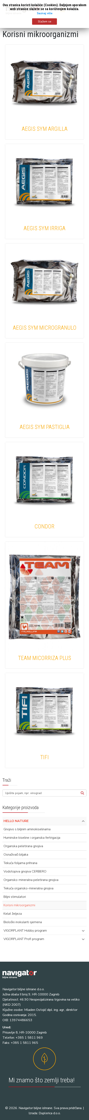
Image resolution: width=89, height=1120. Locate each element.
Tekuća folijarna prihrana (20, 863)
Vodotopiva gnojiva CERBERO (25, 871)
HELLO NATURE (16, 821)
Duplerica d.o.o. (50, 1113)
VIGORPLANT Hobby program (25, 930)
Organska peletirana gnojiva (23, 846)
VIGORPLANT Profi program (24, 939)
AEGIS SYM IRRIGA (44, 228)
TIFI (44, 757)
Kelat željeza (13, 913)
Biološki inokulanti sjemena (23, 922)
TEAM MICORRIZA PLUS (44, 658)
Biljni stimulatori (15, 897)
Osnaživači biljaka (16, 854)
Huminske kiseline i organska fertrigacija (32, 837)
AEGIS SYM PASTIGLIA (45, 427)
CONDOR (44, 526)
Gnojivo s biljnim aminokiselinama (27, 829)
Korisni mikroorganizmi (19, 905)
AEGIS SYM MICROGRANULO (44, 328)
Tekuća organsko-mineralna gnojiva (28, 888)
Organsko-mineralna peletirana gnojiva (31, 880)
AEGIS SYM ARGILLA (44, 129)
